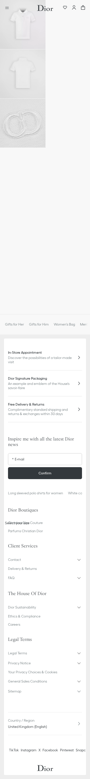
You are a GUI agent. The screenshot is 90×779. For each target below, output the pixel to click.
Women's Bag (64, 324)
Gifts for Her (14, 324)
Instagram (28, 750)
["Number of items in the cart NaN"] (83, 7)
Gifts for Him (39, 324)
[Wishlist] (65, 7)
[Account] (74, 7)
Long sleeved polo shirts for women (35, 493)
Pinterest (67, 750)
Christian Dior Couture (25, 523)
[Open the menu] (8, 8)
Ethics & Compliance (24, 616)
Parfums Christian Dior (25, 531)
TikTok (14, 750)
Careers (14, 624)
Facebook (50, 750)
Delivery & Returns (22, 569)
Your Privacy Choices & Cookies (32, 672)
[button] (23, 24)
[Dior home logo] (45, 8)
